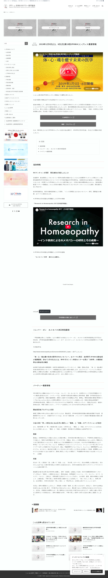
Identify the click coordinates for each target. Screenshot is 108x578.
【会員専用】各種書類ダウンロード (15, 121)
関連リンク (8, 111)
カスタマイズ (77, 571)
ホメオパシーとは (10, 64)
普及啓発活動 (9, 82)
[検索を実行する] (26, 43)
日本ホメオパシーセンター (12, 101)
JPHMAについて (10, 49)
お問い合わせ (9, 114)
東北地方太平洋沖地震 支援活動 (14, 91)
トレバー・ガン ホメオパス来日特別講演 (53, 149)
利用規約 (45, 573)
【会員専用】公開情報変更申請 (14, 124)
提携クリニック (9, 104)
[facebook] (97, 1)
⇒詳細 (39, 453)
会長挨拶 (8, 52)
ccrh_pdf (35, 311)
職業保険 (8, 85)
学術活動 (8, 79)
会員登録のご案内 (10, 117)
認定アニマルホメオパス (12, 98)
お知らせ (36, 504)
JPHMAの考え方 (10, 73)
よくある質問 (9, 107)
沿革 (7, 61)
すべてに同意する (96, 571)
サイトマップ (69, 573)
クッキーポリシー (95, 567)
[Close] (103, 556)
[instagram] (101, 1)
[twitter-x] (99, 1)
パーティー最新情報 (46, 151)
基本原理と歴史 (10, 67)
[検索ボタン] (102, 6)
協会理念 (8, 55)
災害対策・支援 (10, 88)
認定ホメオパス (9, 94)
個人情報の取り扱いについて (56, 573)
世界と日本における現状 (12, 70)
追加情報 (42, 146)
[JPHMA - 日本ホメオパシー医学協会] (19, 6)
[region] (87, 564)
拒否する (86, 571)
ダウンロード (45, 311)
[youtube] (103, 1)
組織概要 (8, 58)
